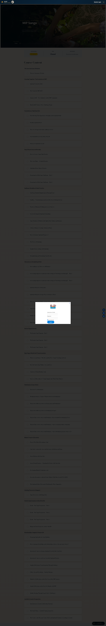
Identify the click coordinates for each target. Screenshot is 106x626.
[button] (69, 303)
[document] (53, 313)
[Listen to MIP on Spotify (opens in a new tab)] (103, 316)
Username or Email (51, 312)
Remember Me (51, 320)
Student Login (97, 2)
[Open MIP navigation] (103, 2)
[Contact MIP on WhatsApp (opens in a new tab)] (103, 310)
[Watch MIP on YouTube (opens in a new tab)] (103, 313)
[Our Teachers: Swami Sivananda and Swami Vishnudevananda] (12, 2)
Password (49, 316)
